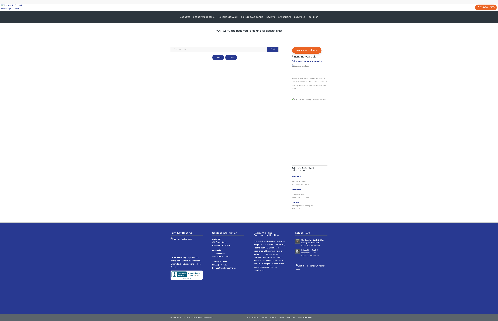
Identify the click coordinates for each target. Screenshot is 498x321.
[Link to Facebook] (488, 2)
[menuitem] (185, 17)
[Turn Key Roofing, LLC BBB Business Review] (187, 279)
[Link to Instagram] (492, 2)
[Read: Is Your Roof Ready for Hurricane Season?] (297, 251)
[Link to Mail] (496, 2)
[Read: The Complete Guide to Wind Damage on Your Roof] (297, 241)
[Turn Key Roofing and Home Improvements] (12, 7)
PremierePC (209, 317)
